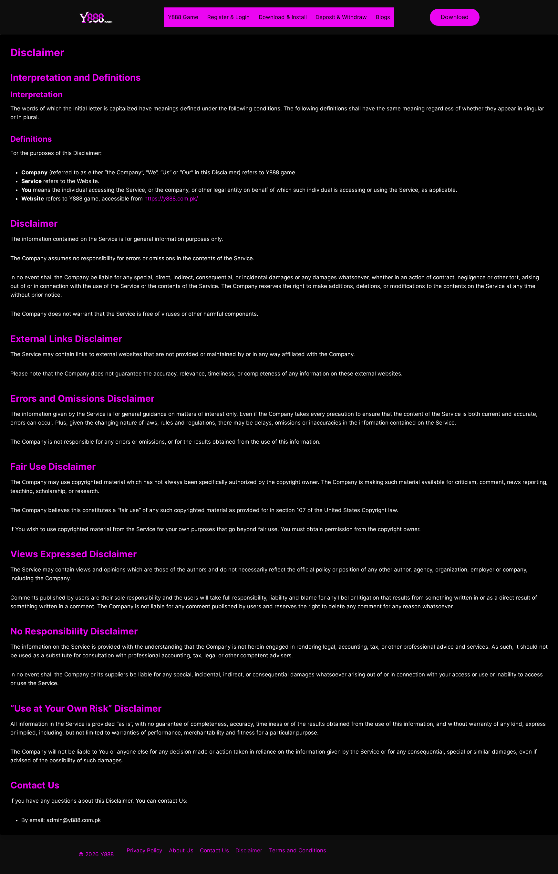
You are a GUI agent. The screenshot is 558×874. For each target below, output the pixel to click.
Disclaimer (248, 850)
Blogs (383, 17)
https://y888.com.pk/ (171, 198)
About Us (181, 850)
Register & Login (228, 17)
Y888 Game (183, 17)
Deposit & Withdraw (341, 17)
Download (455, 17)
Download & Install (283, 17)
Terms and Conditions (297, 850)
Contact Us (214, 850)
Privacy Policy (144, 850)
